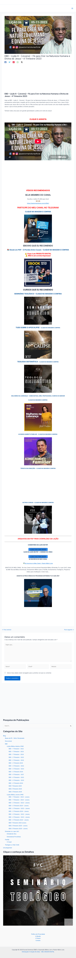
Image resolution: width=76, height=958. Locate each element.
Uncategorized (7, 847)
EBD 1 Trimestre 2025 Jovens (17, 823)
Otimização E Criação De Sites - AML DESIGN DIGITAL (38, 951)
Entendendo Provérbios (14, 836)
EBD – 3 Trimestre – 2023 (16, 769)
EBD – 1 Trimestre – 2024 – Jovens (19, 800)
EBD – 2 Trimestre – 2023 (16, 760)
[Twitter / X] (22, 62)
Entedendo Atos (11, 834)
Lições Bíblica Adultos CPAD (15, 746)
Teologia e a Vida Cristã (12, 845)
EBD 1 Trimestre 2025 (15, 786)
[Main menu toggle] (72, 8)
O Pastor (38, 938)
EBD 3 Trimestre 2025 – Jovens (18, 828)
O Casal (9, 842)
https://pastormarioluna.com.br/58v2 (38, 203)
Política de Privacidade (38, 934)
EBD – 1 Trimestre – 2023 (16, 751)
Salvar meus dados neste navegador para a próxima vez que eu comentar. (29, 673)
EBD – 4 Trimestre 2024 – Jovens (19, 820)
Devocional (8, 741)
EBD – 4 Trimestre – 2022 (16, 777)
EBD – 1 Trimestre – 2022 (16, 748)
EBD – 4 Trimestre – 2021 (16, 774)
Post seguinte (69, 629)
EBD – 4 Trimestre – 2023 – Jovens (19, 817)
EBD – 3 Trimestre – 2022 (16, 766)
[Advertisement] (38, 79)
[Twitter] (9, 62)
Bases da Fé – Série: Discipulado (14, 738)
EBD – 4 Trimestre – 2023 (16, 780)
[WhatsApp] (18, 62)
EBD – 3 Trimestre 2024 (16, 771)
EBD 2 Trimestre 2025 (15, 789)
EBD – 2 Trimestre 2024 (16, 763)
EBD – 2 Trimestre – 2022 (16, 757)
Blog (4, 736)
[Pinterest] (14, 62)
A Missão (38, 936)
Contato (38, 940)
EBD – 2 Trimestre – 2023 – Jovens (19, 802)
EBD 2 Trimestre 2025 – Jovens (18, 825)
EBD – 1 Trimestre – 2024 (16, 754)
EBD (6, 744)
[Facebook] (5, 62)
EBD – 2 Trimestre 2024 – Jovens (19, 805)
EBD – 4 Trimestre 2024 (16, 783)
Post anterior (6, 629)
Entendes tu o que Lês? (12, 831)
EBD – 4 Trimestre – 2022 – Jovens (19, 814)
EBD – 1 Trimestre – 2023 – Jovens (19, 797)
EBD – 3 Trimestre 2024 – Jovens (19, 811)
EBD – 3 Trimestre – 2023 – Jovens (19, 808)
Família (7, 839)
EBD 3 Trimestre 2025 (15, 791)
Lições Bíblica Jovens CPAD (15, 794)
